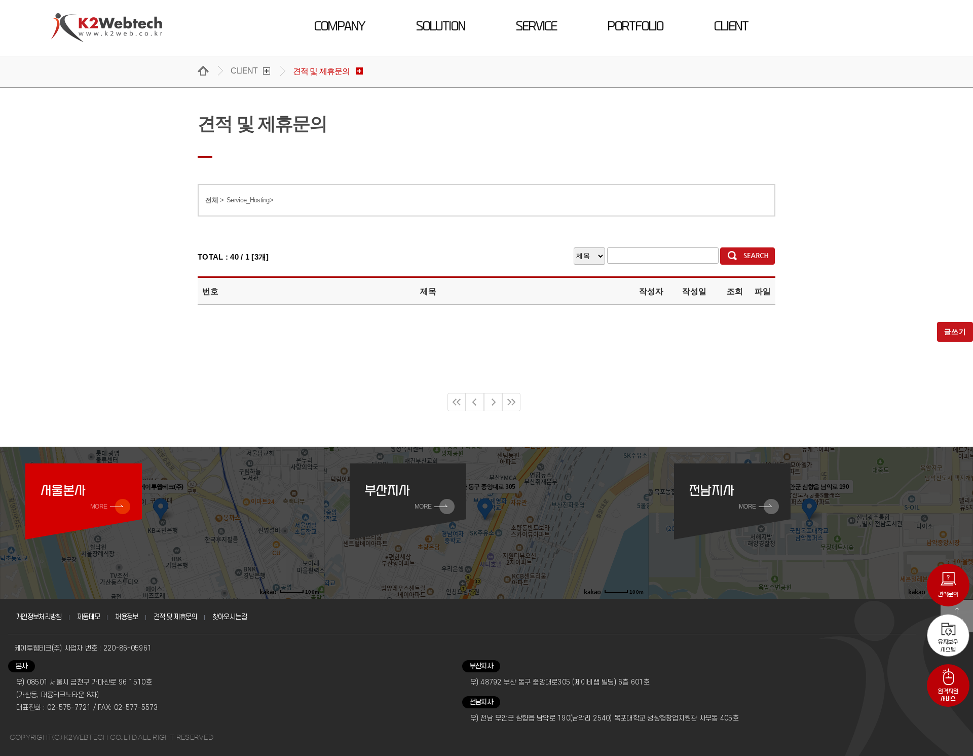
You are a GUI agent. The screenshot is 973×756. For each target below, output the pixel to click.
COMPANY (339, 26)
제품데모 (88, 617)
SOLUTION (440, 26)
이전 (475, 402)
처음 (456, 402)
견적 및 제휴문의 (175, 617)
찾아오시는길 (229, 617)
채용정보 (126, 617)
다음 (493, 402)
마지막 (511, 402)
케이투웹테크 (107, 28)
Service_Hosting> (250, 200)
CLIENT (731, 26)
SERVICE (536, 26)
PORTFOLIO (635, 26)
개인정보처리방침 (39, 617)
